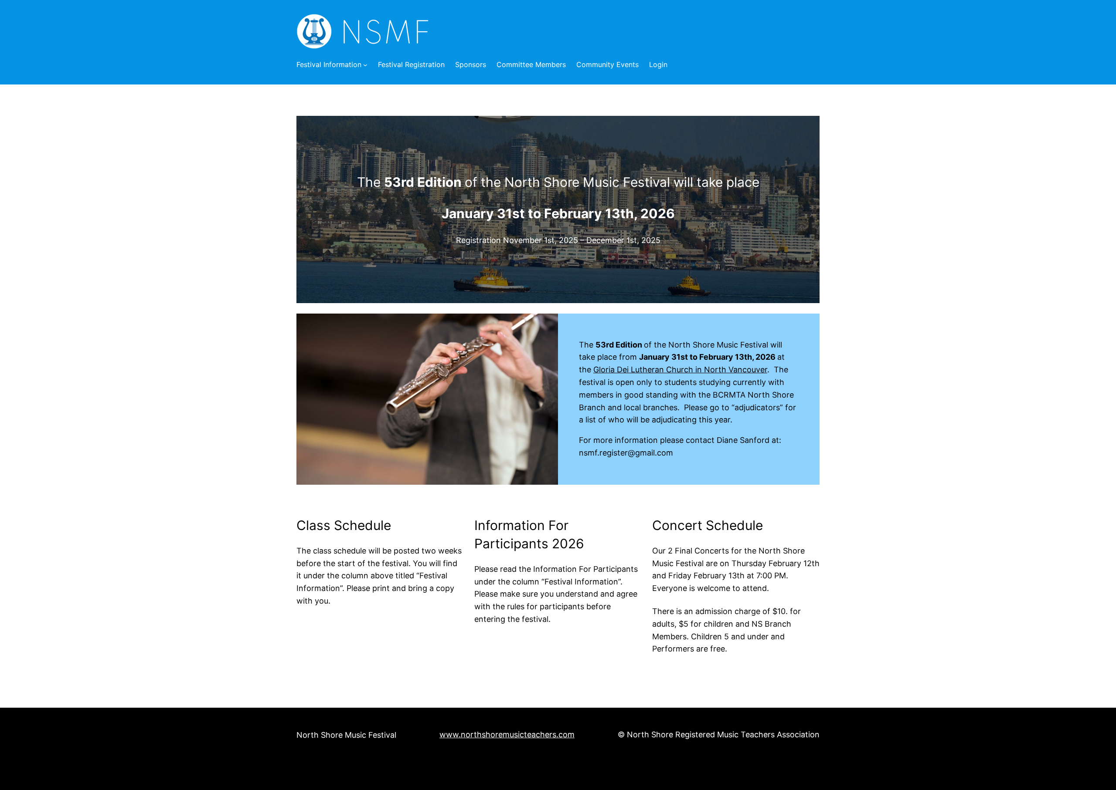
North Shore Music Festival (346, 734)
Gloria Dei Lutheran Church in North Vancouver (680, 369)
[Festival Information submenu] (365, 65)
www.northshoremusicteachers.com (507, 734)
